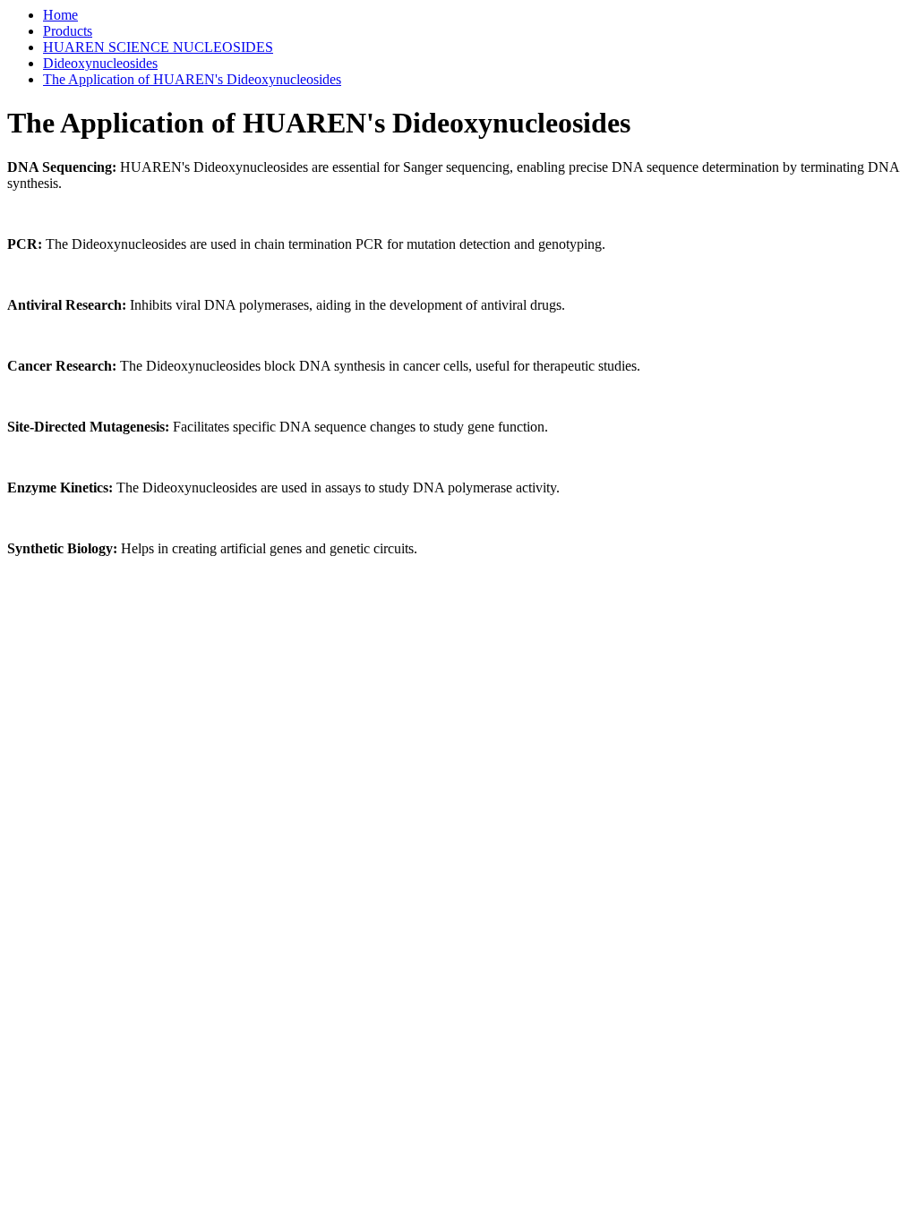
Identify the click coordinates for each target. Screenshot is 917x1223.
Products (67, 30)
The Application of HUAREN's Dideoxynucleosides (192, 79)
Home (60, 14)
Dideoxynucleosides (100, 63)
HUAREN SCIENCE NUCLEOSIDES (158, 47)
